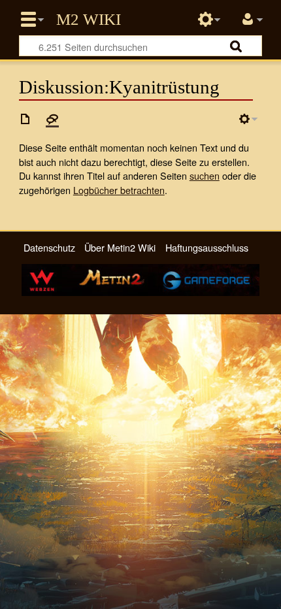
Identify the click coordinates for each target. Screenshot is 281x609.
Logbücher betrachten (119, 190)
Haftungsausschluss (206, 247)
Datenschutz (49, 247)
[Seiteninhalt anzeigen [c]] (25, 118)
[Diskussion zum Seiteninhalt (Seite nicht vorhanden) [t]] (52, 118)
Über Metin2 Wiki (120, 247)
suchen (205, 175)
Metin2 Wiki (88, 19)
